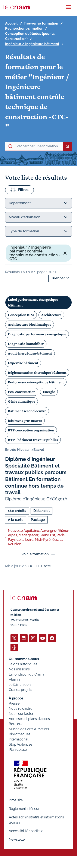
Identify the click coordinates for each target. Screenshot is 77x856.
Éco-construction (22, 392)
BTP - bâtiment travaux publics (33, 440)
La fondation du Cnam (26, 674)
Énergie (49, 392)
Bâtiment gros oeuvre (25, 420)
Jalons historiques (23, 664)
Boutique (16, 724)
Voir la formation (35, 554)
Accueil (11, 23)
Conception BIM (21, 315)
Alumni (14, 679)
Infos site (16, 800)
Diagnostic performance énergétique (37, 334)
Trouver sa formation (41, 23)
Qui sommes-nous (24, 659)
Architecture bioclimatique (29, 324)
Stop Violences (20, 744)
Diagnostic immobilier (26, 344)
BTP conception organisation (31, 430)
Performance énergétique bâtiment (36, 382)
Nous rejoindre (20, 708)
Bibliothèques (19, 734)
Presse (14, 703)
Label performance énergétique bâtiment (33, 302)
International (18, 739)
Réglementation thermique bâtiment (37, 372)
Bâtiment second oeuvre (27, 411)
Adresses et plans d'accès (29, 719)
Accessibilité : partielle (26, 831)
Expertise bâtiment (23, 363)
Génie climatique (21, 401)
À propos (16, 698)
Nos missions (19, 669)
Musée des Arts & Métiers (29, 729)
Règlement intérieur (24, 809)
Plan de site (18, 750)
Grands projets (20, 690)
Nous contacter (21, 714)
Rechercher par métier (24, 28)
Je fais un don (20, 685)
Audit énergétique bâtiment (30, 353)
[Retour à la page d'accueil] (16, 7)
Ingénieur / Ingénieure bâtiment (32, 44)
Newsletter (17, 839)
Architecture (51, 315)
